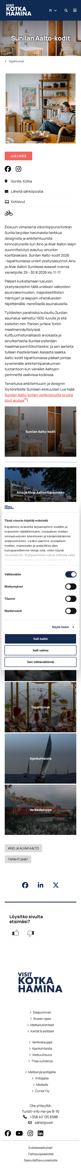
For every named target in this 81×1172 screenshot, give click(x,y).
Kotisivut (18, 201)
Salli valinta (40, 650)
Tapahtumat (16, 61)
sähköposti (44, 1122)
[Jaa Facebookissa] (25, 885)
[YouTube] (19, 1133)
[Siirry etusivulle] (40, 998)
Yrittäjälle (40, 1078)
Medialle (42, 1085)
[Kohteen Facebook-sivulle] (8, 169)
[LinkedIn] (40, 1133)
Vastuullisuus (40, 1055)
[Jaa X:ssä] (56, 885)
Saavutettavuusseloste (40, 1160)
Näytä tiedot (60, 627)
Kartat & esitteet (40, 1031)
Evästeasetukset (40, 1147)
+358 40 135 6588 (44, 1116)
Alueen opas (40, 1019)
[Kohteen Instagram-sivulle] (19, 169)
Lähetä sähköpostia (27, 191)
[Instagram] (30, 1133)
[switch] (70, 586)
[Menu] (75, 10)
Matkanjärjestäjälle (40, 1072)
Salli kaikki (40, 638)
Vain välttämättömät (40, 662)
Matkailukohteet (40, 1025)
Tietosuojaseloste (40, 1154)
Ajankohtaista (42, 1048)
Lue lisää (21, 157)
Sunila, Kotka (21, 181)
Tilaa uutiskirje (42, 1061)
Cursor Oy (40, 1091)
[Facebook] (8, 1133)
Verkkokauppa (40, 1042)
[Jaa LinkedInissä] (40, 885)
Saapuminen (40, 1012)
